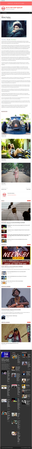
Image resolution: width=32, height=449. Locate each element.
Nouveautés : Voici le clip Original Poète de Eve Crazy (9, 343)
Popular (13, 352)
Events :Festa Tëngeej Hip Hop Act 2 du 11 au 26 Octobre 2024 (16, 271)
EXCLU (5, 221)
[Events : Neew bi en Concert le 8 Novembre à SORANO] (16, 255)
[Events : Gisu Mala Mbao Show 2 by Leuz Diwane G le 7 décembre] (4, 276)
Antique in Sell (3, 135)
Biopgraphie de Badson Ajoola (28, 380)
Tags (18, 354)
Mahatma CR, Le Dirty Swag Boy (19, 415)
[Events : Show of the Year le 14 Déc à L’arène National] (4, 281)
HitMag (29, 447)
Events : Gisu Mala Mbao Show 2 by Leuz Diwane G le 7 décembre (17, 276)
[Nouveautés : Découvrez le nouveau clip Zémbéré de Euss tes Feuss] (4, 239)
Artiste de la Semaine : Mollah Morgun (11, 315)
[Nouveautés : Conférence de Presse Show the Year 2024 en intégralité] (4, 399)
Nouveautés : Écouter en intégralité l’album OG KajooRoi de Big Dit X (8, 415)
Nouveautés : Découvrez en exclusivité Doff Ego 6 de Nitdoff (13, 222)
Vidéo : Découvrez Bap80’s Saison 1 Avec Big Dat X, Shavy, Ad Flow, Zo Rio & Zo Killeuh (19, 389)
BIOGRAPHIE (8, 308)
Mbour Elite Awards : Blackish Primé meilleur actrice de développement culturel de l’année (8, 376)
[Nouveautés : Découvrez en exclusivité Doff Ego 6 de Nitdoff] (16, 202)
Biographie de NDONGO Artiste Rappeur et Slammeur (28, 402)
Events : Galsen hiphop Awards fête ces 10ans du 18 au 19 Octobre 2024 (18, 368)
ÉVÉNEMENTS (6, 265)
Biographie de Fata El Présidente (29, 356)
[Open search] (29, 13)
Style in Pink (3, 183)
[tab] (14, 353)
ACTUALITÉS (2, 221)
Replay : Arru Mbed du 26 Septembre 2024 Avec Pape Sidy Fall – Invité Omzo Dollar (19, 437)
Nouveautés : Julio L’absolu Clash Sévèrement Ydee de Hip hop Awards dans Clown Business (8, 390)
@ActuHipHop (9, 18)
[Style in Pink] (16, 172)
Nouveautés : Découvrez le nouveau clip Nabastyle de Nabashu (19, 424)
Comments (14, 354)
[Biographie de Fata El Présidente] (24, 354)
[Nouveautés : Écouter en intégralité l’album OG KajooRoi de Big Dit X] (4, 411)
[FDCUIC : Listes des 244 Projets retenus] (5, 352)
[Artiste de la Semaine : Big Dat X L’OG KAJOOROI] (16, 298)
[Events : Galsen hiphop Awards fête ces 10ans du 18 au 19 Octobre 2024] (13, 366)
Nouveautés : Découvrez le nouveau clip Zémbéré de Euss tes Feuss (17, 239)
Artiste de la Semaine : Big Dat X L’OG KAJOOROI (11, 309)
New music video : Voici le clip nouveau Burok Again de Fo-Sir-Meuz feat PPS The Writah (19, 404)
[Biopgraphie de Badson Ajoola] (24, 379)
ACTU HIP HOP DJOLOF (14, 8)
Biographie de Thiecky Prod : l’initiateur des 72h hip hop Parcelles (28, 373)
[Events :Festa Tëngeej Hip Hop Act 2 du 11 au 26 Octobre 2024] (4, 271)
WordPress (25, 447)
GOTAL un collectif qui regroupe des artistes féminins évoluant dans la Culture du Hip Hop (18, 377)
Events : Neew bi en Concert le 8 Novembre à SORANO (12, 266)
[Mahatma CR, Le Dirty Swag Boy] (14, 413)
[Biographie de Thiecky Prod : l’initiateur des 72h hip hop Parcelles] (24, 371)
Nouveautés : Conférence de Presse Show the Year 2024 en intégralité (8, 403)
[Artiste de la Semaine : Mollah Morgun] (3, 315)
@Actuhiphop (7, 361)
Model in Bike (3, 159)
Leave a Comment (3, 362)
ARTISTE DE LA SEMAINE (4, 308)
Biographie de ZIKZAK (29, 396)
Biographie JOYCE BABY (28, 385)
